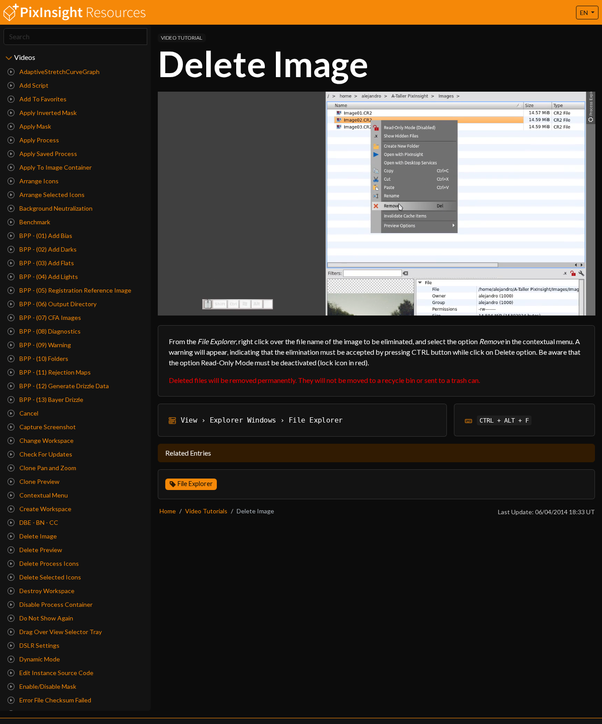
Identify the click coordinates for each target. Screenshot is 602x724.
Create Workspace (44, 508)
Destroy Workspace (46, 590)
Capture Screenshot (47, 427)
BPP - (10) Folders (43, 358)
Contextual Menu (43, 495)
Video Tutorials (206, 511)
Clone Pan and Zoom (47, 468)
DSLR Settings (38, 645)
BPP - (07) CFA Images (49, 317)
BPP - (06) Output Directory (57, 304)
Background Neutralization (55, 208)
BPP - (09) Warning (44, 345)
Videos (24, 57)
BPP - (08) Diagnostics (49, 331)
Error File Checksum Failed (54, 700)
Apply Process (38, 140)
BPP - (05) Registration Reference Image (74, 290)
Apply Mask (34, 126)
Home (168, 511)
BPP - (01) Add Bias (45, 235)
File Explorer (195, 483)
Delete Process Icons (48, 563)
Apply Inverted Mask (47, 112)
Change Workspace (46, 440)
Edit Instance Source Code (55, 672)
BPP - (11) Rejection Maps (54, 372)
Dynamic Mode (39, 659)
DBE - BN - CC (38, 522)
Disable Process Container (55, 604)
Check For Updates (45, 454)
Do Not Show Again (45, 618)
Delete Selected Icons (49, 577)
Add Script (33, 85)
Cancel (28, 413)
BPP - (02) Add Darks (47, 249)
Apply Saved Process (47, 153)
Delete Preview (40, 549)
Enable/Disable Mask (47, 686)
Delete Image (37, 536)
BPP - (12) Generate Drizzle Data (63, 386)
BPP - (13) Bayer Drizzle (50, 399)
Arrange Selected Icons (51, 194)
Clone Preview (38, 481)
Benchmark (34, 222)
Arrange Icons (38, 181)
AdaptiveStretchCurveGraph (59, 71)
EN (584, 12)
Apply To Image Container (55, 167)
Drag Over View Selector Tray (60, 631)
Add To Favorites (42, 99)
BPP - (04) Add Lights (48, 276)
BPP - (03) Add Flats (46, 263)
